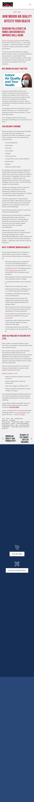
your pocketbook (20, 412)
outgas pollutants (14, 270)
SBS (16, 425)
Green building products (10, 40)
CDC (3, 418)
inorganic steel (18, 422)
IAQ (12, 418)
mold (28, 388)
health (22, 414)
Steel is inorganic (8, 373)
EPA (8, 418)
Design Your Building (17, 570)
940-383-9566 (17, 554)
